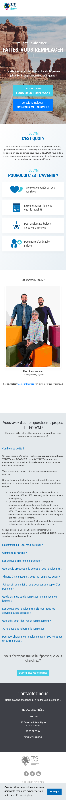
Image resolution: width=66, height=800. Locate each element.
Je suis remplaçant (33, 105)
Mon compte (58, 6)
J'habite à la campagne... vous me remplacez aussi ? (31, 576)
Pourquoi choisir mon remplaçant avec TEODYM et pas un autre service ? (32, 638)
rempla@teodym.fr (33, 737)
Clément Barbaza (25, 384)
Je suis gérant (33, 90)
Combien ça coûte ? (13, 448)
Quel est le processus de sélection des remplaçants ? (32, 568)
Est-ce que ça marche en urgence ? (22, 560)
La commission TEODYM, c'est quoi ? (22, 544)
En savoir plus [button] (24, 795)
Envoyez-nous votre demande (33, 672)
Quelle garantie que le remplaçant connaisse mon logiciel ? (29, 598)
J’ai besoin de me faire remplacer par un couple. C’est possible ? (31, 586)
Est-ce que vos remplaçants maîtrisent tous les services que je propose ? (28, 610)
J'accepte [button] (55, 791)
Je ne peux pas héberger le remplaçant (23, 628)
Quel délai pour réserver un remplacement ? (26, 620)
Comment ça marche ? (14, 552)
